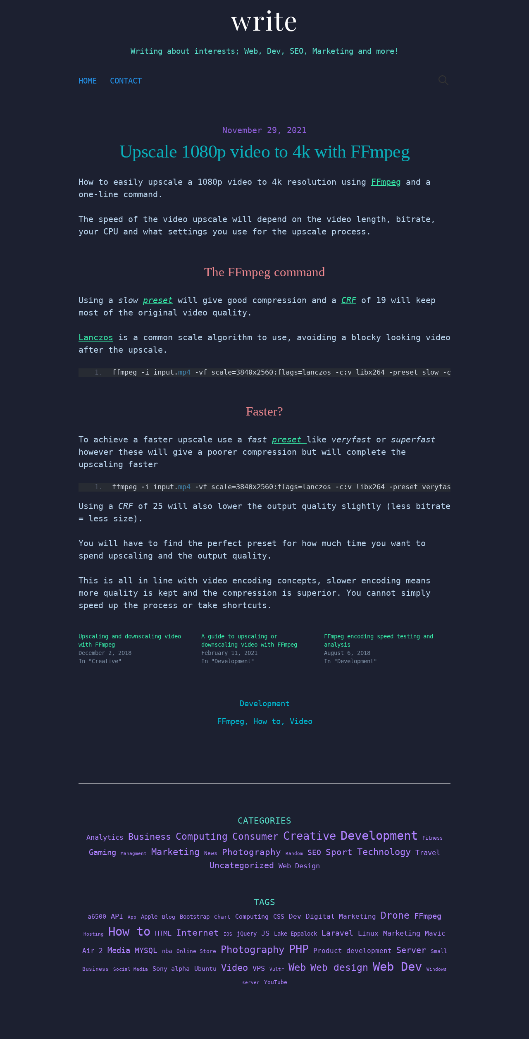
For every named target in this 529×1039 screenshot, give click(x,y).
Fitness (432, 838)
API (117, 916)
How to (267, 721)
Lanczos (96, 337)
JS (265, 933)
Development (265, 703)
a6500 (97, 916)
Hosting (93, 934)
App (132, 917)
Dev (295, 916)
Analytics (105, 837)
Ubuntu (205, 968)
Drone (395, 915)
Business (149, 836)
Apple (149, 916)
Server (411, 950)
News (210, 853)
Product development (352, 951)
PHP (299, 949)
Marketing (175, 852)
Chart (222, 917)
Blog (168, 917)
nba (167, 951)
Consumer (255, 836)
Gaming (102, 852)
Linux (368, 933)
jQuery (247, 933)
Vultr (276, 969)
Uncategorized (242, 865)
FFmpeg (386, 182)
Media (118, 950)
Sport (339, 852)
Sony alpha (171, 968)
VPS (259, 968)
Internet (197, 933)
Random (294, 853)
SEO (314, 852)
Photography (251, 852)
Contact (126, 80)
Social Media (130, 969)
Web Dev (397, 967)
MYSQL (146, 950)
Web (297, 967)
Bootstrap (195, 916)
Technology (384, 851)
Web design (339, 967)
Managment (134, 853)
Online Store (196, 951)
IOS (228, 934)
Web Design (299, 866)
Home (88, 80)
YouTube (275, 982)
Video (301, 721)
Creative (309, 835)
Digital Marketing (341, 916)
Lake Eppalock (295, 933)
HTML (163, 933)
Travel (427, 852)
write (264, 19)
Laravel (337, 933)
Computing (202, 836)
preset (158, 300)
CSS (278, 916)
